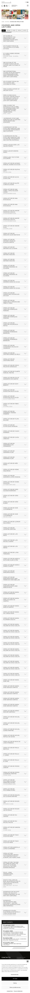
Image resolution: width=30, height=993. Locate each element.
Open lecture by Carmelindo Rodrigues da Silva (11, 294)
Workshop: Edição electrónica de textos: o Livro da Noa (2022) (11, 912)
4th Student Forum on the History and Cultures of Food (11, 83)
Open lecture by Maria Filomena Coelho (11, 619)
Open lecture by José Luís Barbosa (10, 508)
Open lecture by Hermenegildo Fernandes (9, 445)
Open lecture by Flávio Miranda (11, 431)
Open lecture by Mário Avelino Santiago (11, 711)
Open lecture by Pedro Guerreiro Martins (11, 774)
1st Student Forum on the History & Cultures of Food (11, 47)
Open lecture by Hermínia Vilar (9, 451)
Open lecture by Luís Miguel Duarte (10, 540)
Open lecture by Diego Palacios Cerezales (11, 366)
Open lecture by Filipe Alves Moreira (10, 425)
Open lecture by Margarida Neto (9, 571)
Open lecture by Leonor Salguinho (11, 522)
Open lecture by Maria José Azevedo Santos (11, 686)
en (27, 2)
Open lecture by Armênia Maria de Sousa (11, 281)
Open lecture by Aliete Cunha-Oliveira (11, 184)
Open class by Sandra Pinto (10, 151)
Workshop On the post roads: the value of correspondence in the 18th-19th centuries (11, 893)
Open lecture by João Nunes (10, 502)
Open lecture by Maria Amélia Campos (11, 606)
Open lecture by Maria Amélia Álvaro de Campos (11, 600)
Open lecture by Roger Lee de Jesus (11, 809)
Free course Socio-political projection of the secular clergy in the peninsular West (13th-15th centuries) (11, 97)
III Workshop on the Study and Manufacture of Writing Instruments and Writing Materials (11, 138)
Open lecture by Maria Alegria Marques (11, 593)
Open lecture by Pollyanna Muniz (9, 789)
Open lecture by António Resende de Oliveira (10, 267)
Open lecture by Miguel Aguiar (11, 717)
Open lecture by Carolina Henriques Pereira (10, 309)
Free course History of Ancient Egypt (11, 89)
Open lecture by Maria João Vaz (11, 680)
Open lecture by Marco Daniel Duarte (11, 565)
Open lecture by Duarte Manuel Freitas (11, 372)
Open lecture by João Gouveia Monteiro (10, 490)
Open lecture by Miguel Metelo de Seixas (11, 736)
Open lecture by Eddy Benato (10, 384)
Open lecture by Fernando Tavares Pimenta (9, 413)
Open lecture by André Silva (11, 227)
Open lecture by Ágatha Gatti (11, 171)
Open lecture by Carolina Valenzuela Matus (10, 324)
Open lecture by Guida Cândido (11, 438)
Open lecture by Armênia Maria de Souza (11, 287)
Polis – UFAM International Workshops (8, 874)
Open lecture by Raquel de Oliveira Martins (11, 795)
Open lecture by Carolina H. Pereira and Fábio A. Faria (11, 302)
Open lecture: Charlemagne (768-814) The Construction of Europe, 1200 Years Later (11, 855)
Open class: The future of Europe (11, 157)
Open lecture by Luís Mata (10, 534)
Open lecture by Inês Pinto (10, 464)
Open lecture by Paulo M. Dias (11, 760)
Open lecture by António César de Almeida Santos (9, 241)
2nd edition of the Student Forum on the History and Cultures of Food (11, 64)
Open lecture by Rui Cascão (10, 815)
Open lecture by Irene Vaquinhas (11, 470)
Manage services (14, 974)
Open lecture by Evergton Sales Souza (11, 390)
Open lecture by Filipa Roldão (11, 419)
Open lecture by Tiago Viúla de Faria (11, 835)
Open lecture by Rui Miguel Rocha (10, 821)
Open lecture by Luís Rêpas (10, 547)
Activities (7, 21)
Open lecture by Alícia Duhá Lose (11, 177)
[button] (27, 961)
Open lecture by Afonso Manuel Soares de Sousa (11, 164)
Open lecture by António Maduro (9, 254)
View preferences (15, 987)
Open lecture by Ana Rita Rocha (10, 199)
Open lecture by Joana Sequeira (11, 483)
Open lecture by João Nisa (10, 496)
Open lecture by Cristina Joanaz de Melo (11, 353)
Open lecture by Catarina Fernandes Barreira (10, 332)
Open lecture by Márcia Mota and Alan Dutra (11, 559)
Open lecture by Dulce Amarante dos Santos (11, 378)
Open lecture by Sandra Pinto (11, 829)
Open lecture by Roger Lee (11, 803)
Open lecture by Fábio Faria (11, 405)
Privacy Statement (18, 991)
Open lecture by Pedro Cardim (11, 767)
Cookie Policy (10, 991)
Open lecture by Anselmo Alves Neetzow (11, 234)
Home (3, 21)
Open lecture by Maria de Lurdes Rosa (11, 612)
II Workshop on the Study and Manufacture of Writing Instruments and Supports (11, 129)
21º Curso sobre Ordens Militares (11, 55)
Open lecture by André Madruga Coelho (11, 212)
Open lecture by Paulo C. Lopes (11, 754)
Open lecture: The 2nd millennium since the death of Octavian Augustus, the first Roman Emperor (11, 865)
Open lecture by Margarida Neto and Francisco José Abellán (11, 579)
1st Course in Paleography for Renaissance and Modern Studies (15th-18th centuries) (10, 38)
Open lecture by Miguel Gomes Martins (11, 729)
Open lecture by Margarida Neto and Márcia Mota (10, 586)
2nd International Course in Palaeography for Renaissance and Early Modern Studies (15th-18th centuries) (11, 74)
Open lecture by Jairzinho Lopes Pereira (11, 476)
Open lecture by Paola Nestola (11, 748)
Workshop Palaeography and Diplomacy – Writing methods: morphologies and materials (11, 903)
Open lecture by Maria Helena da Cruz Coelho (11, 625)
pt (25, 2)
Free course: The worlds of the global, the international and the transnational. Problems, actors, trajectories (11, 109)
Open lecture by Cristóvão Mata (9, 359)
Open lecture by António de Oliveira (10, 247)
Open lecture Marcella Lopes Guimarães (11, 848)
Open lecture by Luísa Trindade (10, 553)
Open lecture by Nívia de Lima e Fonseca (11, 742)
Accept (15, 978)
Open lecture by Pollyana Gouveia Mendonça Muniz (9, 782)
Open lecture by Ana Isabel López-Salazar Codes (10, 191)
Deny (15, 983)
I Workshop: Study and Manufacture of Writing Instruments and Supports (11, 120)
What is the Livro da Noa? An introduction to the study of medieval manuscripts (11, 883)
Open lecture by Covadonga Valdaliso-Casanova (11, 347)
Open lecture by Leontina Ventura (9, 528)
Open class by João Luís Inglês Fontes (11, 145)
